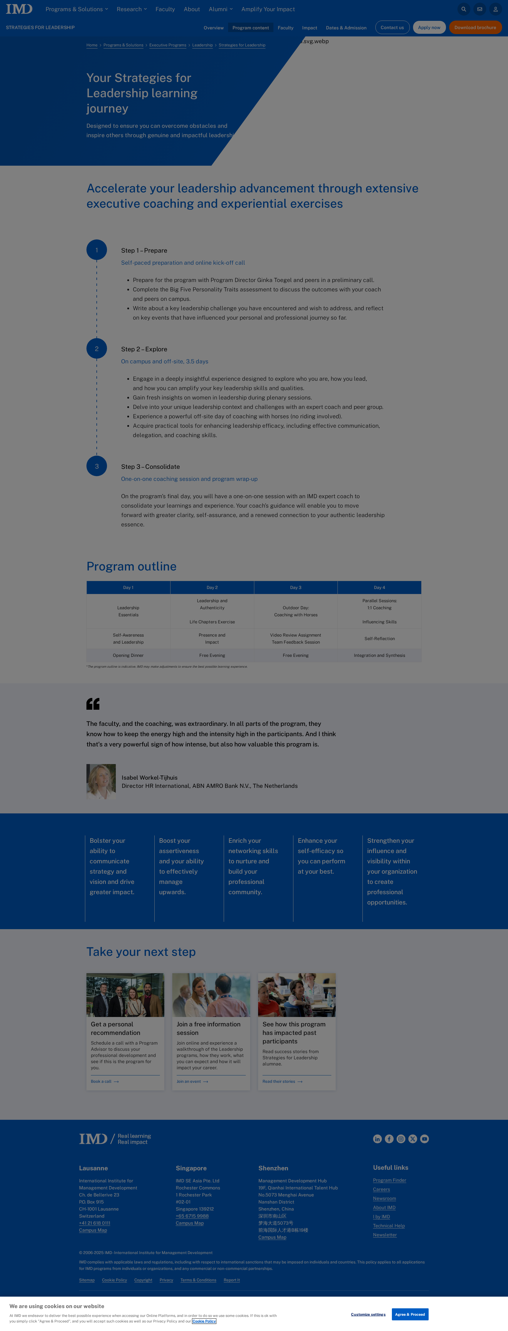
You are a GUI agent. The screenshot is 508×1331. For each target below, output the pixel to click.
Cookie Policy (204, 1321)
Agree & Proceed (410, 1314)
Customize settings (368, 1314)
